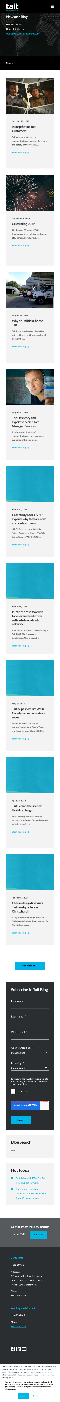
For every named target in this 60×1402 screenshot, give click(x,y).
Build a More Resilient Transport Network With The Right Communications (31, 1193)
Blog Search (21, 1142)
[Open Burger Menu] (52, 6)
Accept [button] (23, 1396)
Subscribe (39, 1234)
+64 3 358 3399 (18, 1326)
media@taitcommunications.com (22, 33)
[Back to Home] (12, 6)
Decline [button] (36, 1396)
